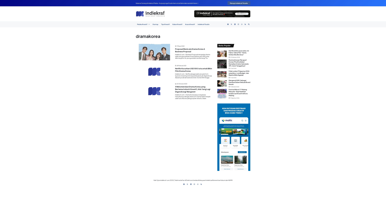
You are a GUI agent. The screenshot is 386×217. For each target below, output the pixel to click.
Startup (155, 24)
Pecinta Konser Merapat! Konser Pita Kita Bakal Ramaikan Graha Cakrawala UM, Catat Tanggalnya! (239, 63)
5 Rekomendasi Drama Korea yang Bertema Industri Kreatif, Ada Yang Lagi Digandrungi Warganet (192, 89)
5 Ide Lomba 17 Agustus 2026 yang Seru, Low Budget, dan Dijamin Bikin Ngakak (239, 73)
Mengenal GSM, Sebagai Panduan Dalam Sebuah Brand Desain (239, 82)
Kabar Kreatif (177, 24)
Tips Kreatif (165, 24)
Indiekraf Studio (203, 24)
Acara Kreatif (190, 24)
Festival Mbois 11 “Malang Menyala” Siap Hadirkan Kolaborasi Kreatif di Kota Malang (238, 92)
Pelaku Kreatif (142, 24)
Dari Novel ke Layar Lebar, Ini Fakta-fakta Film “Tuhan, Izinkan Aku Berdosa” (239, 53)
